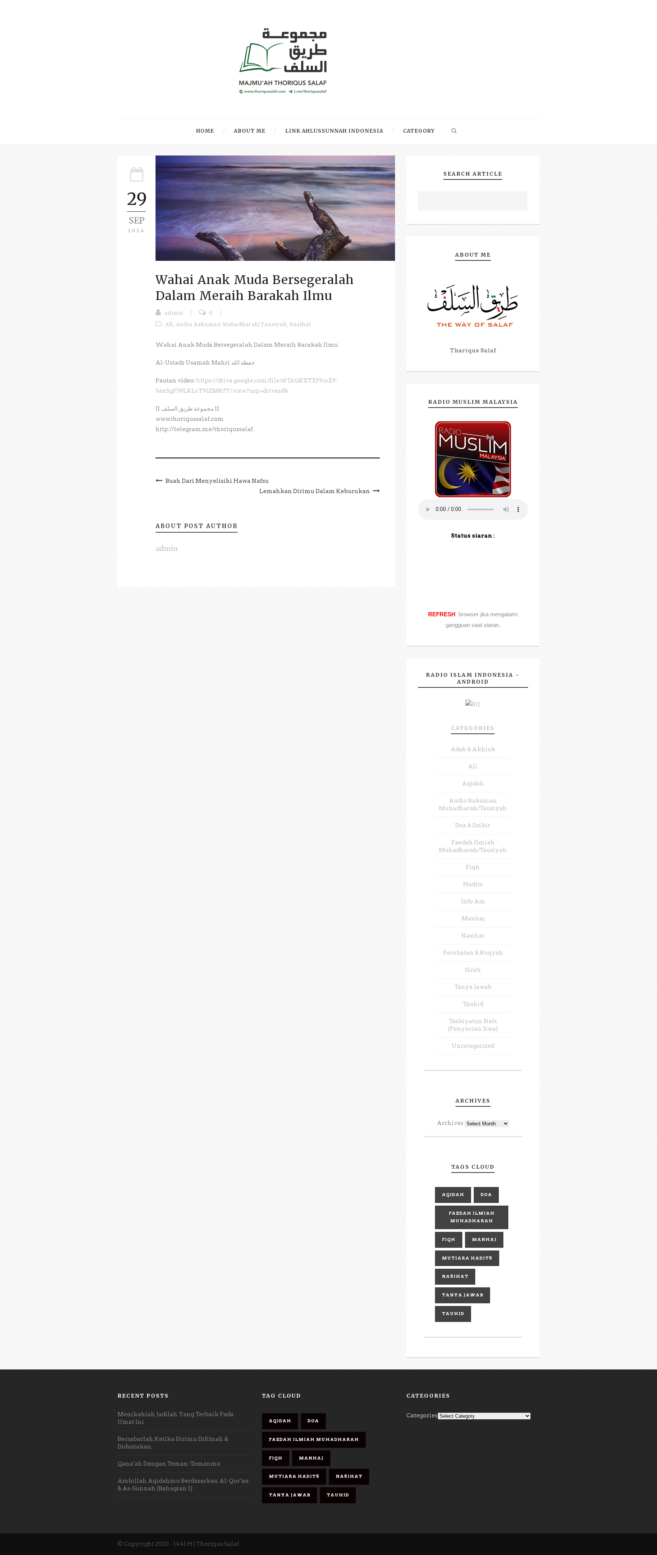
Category (419, 131)
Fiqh (473, 867)
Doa (486, 1194)
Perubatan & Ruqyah (473, 952)
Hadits (472, 884)
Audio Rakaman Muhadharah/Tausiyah (231, 324)
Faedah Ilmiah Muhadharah (472, 1217)
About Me (249, 131)
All (169, 324)
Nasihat (300, 324)
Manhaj (473, 918)
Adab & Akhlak (473, 749)
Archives (450, 1123)
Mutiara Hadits (467, 1258)
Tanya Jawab (473, 987)
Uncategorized (473, 1045)
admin (173, 313)
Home (205, 131)
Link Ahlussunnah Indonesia (334, 131)
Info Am (473, 901)
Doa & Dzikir (472, 825)
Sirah (473, 969)
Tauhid (473, 1004)
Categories (473, 728)
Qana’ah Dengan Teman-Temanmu (169, 1463)
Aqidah (473, 783)
